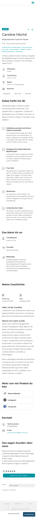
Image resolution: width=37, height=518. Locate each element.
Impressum (6, 504)
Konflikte (23, 49)
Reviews (28, 94)
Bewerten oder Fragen (19, 475)
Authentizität (6, 47)
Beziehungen (16, 47)
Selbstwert (19, 51)
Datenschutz (18, 504)
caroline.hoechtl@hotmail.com (17, 433)
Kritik (28, 49)
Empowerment (27, 47)
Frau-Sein (5, 49)
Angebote (6, 94)
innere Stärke (13, 49)
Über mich (17, 94)
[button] (33, 2)
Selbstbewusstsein (8, 51)
